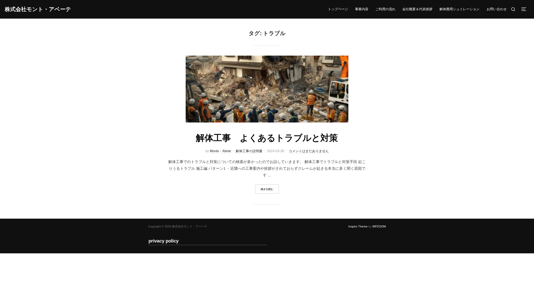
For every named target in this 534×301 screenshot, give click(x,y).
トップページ (338, 9)
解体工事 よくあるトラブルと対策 (267, 137)
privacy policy (164, 241)
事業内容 (361, 9)
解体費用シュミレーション (460, 9)
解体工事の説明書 (249, 151)
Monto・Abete (220, 151)
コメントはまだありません (309, 151)
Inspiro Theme (358, 226)
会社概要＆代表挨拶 (417, 9)
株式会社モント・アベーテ (38, 9)
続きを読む (270, 189)
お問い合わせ (497, 9)
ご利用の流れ (385, 9)
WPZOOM (379, 226)
